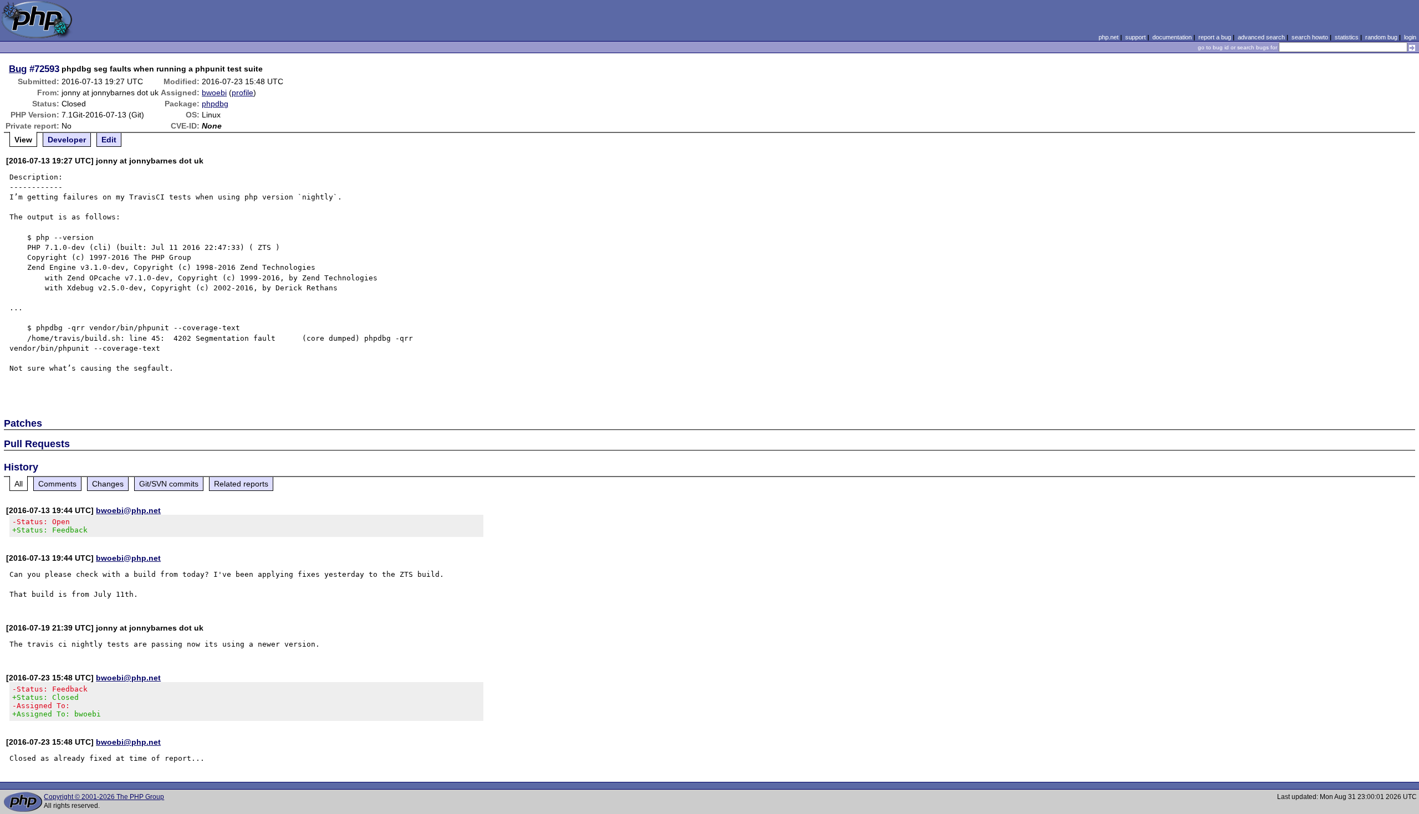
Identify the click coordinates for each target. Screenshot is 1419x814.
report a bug (1214, 37)
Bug (18, 68)
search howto (1310, 37)
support (1135, 37)
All (18, 483)
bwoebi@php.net (128, 510)
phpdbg (215, 103)
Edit (108, 139)
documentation (1172, 37)
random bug (1381, 37)
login (1410, 37)
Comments (57, 483)
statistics (1347, 37)
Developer (67, 139)
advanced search (1261, 37)
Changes (108, 483)
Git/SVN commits (168, 483)
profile (242, 92)
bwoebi (214, 92)
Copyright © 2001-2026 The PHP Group (104, 797)
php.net (1109, 37)
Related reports (241, 483)
